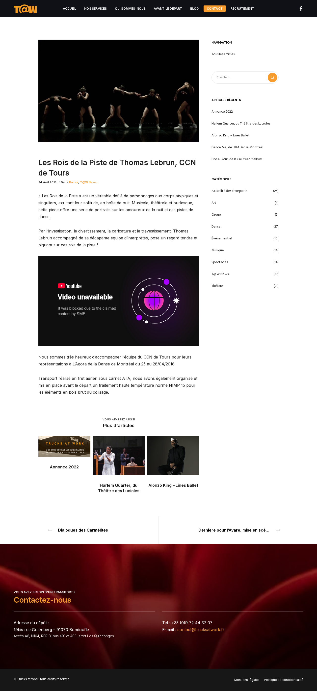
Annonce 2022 (222, 111)
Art (213, 202)
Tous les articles (223, 54)
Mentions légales (247, 680)
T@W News (88, 182)
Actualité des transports (229, 191)
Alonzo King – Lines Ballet (230, 135)
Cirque (216, 214)
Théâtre (217, 286)
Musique (217, 250)
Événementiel (221, 238)
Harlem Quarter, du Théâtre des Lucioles (240, 123)
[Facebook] (297, 8)
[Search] (272, 77)
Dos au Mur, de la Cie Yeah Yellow (236, 159)
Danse (73, 182)
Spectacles (219, 262)
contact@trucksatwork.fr (200, 629)
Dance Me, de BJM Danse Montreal (237, 147)
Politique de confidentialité (283, 680)
